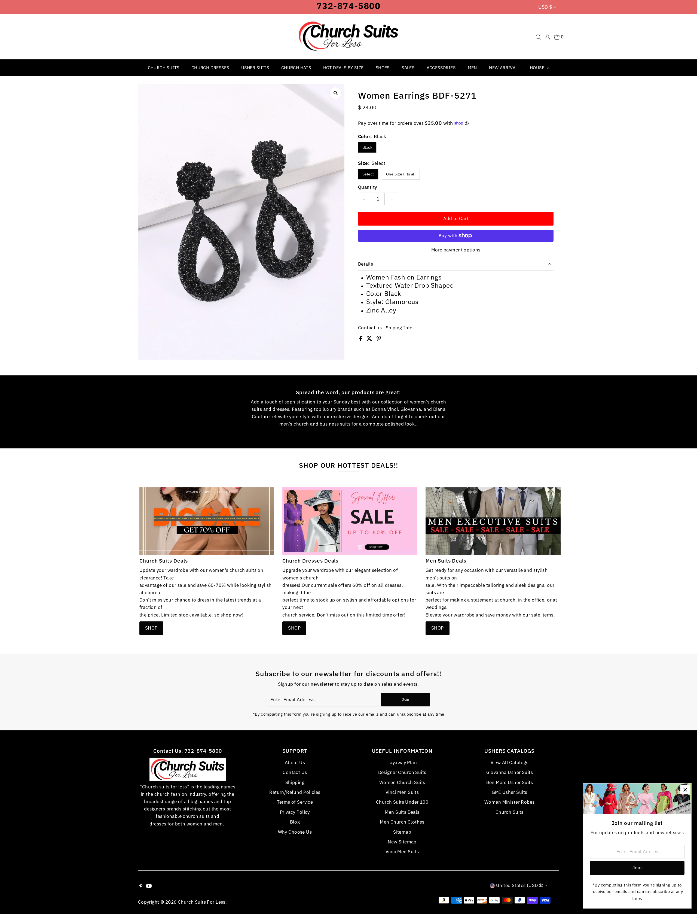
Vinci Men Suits (402, 792)
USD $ (545, 7)
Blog (295, 822)
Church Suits (163, 67)
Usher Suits (255, 67)
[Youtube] (149, 886)
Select (368, 174)
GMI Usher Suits (509, 792)
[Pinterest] (141, 886)
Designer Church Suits (402, 772)
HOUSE (537, 67)
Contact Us (295, 772)
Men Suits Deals (402, 812)
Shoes (383, 67)
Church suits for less (201, 902)
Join (405, 699)
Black (367, 147)
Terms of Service (295, 802)
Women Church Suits (402, 782)
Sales (408, 67)
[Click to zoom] (335, 93)
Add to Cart (455, 218)
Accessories (441, 67)
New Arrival (503, 67)
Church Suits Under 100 (402, 802)
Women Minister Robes (509, 802)
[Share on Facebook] (361, 339)
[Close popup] (685, 789)
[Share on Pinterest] (379, 339)
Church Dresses (210, 67)
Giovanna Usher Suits (509, 772)
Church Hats (296, 67)
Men (472, 67)
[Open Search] (538, 37)
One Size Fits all (400, 174)
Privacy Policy (295, 812)
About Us (295, 763)
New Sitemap (402, 842)
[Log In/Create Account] (547, 37)
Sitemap (402, 832)
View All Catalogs (509, 763)
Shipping (294, 782)
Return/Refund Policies (294, 792)
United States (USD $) (520, 885)
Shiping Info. (400, 328)
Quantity (367, 187)
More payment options (456, 250)
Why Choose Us (295, 832)
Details (365, 264)
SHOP (151, 628)
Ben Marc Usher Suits (509, 782)
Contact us (370, 328)
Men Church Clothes (402, 822)
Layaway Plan (402, 763)
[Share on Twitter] (370, 339)
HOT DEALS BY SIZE (343, 67)
